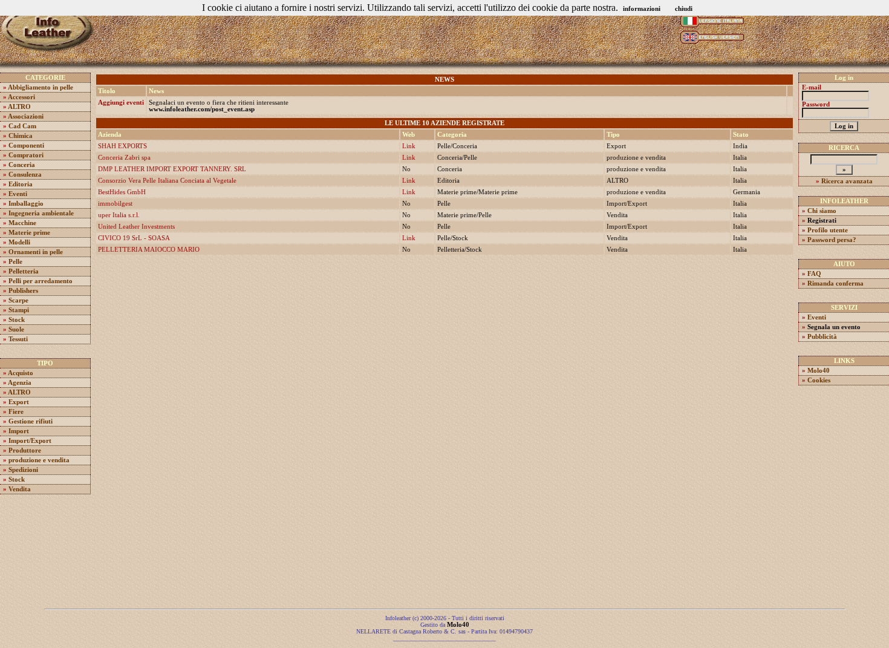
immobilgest (115, 203)
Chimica (20, 136)
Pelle (15, 261)
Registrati (821, 220)
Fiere (16, 411)
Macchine (22, 223)
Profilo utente (827, 230)
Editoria (20, 184)
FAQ (814, 273)
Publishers (23, 290)
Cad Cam (22, 126)
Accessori (21, 97)
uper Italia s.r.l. (119, 215)
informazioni (641, 8)
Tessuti (18, 339)
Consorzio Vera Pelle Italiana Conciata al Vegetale (167, 180)
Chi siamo (821, 211)
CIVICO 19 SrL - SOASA (134, 238)
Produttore (24, 450)
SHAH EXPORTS (122, 146)
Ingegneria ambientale (41, 213)
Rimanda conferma (835, 283)
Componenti (26, 145)
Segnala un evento (834, 327)
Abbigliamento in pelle (40, 87)
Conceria (21, 165)
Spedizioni (23, 469)
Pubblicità (822, 336)
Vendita (19, 489)
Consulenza (25, 174)
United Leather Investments (136, 226)
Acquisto (20, 373)
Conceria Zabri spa (124, 157)
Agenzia (19, 382)
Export (18, 402)
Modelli (19, 242)
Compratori (26, 155)
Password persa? (831, 240)
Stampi (18, 310)
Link (408, 146)
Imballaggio (26, 203)
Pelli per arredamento (40, 281)
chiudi (683, 8)
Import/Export (29, 440)
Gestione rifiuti (30, 421)
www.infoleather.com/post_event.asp (202, 109)
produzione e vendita (39, 460)
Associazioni (26, 116)
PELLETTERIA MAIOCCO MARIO (149, 249)
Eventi (17, 194)
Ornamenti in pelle (35, 252)
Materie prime (29, 232)
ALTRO (19, 106)
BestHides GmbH (122, 192)
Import (18, 431)
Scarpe (18, 300)
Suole (16, 329)
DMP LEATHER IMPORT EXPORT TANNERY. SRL (172, 169)
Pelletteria (23, 271)
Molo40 (818, 370)
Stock (16, 319)
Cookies (818, 380)
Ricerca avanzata (847, 181)
